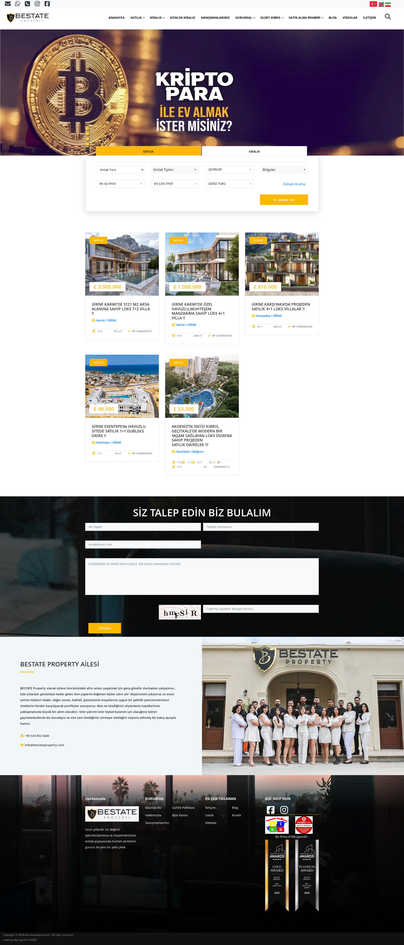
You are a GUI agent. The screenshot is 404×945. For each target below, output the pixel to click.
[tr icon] (374, 4)
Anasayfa (117, 18)
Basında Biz (153, 808)
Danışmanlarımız (215, 18)
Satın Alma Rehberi (304, 18)
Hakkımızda (153, 815)
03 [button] (87, 139)
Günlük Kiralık (182, 18)
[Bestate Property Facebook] (47, 5)
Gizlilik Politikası (183, 808)
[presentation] (19, 78)
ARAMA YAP (286, 200)
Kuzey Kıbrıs (270, 18)
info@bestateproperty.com (44, 745)
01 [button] (87, 128)
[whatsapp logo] (18, 5)
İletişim (369, 18)
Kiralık (156, 18)
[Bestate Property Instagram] (38, 5)
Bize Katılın (180, 815)
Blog (333, 18)
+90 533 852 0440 (37, 736)
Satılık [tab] (148, 151)
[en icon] (382, 4)
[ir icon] (388, 4)
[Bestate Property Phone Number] (28, 5)
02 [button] (87, 133)
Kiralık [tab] (254, 151)
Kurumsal (243, 18)
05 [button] (87, 149)
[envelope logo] (8, 5)
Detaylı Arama (294, 184)
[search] (387, 17)
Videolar (350, 18)
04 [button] (87, 144)
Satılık (136, 18)
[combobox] (175, 170)
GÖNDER (104, 628)
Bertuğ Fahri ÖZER (25, 940)
